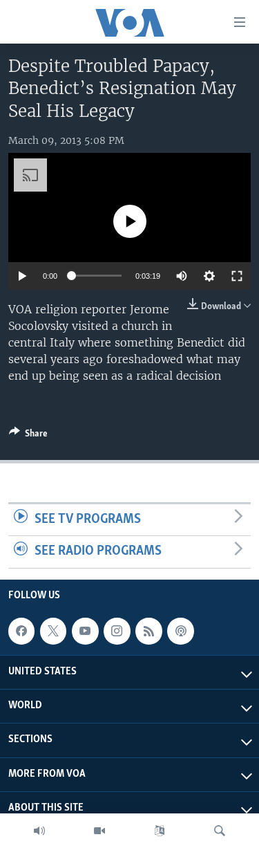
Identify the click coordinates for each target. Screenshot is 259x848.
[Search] (219, 830)
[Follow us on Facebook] (21, 631)
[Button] (28, 436)
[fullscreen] (237, 276)
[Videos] (99, 830)
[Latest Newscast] (39, 830)
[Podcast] (180, 631)
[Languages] (159, 830)
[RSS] (148, 631)
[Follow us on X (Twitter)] (53, 631)
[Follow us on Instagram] (117, 631)
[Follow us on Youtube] (85, 631)
